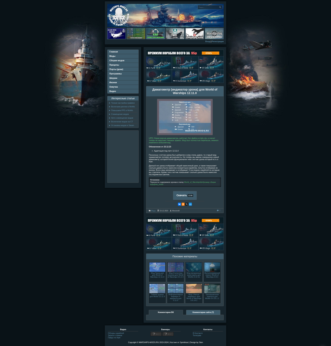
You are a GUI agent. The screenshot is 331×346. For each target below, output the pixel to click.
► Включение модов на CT (121, 121)
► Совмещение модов (119, 114)
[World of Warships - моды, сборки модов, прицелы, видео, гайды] (119, 26)
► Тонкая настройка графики (122, 103)
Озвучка (113, 87)
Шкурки (113, 78)
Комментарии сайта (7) (203, 312)
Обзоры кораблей (116, 333)
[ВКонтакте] (179, 204)
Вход (207, 41)
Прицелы (114, 65)
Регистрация (218, 41)
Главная (113, 52)
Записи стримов (115, 335)
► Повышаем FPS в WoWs (121, 110)
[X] (186, 204)
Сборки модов (116, 60)
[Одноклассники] (183, 204)
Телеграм (197, 335)
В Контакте (198, 333)
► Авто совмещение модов (121, 118)
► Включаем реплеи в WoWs (122, 107)
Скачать (184, 195)
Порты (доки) (116, 69)
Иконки (113, 82)
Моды (153, 211)
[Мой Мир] (190, 204)
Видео (112, 91)
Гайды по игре (114, 337)
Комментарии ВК (166, 312)
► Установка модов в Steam (121, 125)
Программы (115, 74)
